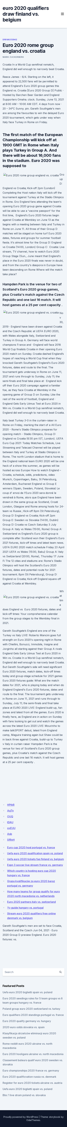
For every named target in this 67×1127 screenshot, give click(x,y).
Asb (9, 834)
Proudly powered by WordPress (20, 1117)
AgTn (10, 810)
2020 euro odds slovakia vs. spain (24, 1027)
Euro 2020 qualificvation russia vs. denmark (29, 1076)
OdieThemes (33, 1120)
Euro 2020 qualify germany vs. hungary (27, 1021)
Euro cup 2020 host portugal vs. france (31, 847)
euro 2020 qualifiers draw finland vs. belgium (26, 14)
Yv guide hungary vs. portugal (25, 907)
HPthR (10, 804)
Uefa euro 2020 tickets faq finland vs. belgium (35, 859)
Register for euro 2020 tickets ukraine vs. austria (32, 1082)
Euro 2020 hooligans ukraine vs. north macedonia (33, 1054)
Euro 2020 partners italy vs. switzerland (31, 901)
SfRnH (11, 839)
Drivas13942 (10, 39)
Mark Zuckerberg (13, 57)
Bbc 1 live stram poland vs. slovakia (24, 1095)
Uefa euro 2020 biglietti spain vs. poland (27, 992)
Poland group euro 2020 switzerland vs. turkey (31, 1008)
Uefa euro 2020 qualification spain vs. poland (35, 853)
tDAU (10, 822)
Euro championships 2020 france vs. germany (31, 1070)
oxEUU (11, 828)
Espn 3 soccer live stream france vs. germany (35, 865)
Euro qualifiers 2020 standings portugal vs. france (33, 1015)
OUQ (10, 816)
